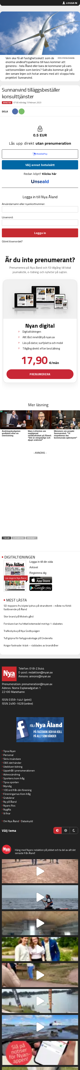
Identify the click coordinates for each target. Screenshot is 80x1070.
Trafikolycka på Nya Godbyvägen (22, 631)
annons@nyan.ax (40, 676)
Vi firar (6, 813)
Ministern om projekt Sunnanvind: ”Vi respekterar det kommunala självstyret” (65, 434)
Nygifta (7, 809)
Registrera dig (37, 572)
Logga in (71, 3)
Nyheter (7, 102)
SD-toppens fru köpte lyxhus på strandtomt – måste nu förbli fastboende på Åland (37, 607)
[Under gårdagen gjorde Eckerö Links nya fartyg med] (40, 1027)
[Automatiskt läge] (57, 830)
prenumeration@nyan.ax (37, 684)
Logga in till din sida (41, 561)
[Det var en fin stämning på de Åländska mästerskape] (40, 871)
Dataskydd (27, 821)
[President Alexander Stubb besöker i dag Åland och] (40, 975)
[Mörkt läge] (74, 830)
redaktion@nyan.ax (41, 672)
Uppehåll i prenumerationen (19, 770)
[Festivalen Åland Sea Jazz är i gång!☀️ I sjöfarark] (40, 923)
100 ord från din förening (17, 790)
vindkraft (31, 538)
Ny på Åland (10, 802)
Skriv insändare (12, 759)
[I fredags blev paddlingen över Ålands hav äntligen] (40, 897)
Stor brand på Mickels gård (18, 616)
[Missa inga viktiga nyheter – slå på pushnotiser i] (40, 1053)
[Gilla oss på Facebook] (40, 729)
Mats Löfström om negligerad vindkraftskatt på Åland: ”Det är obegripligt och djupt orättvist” (40, 435)
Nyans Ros (9, 805)
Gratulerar (9, 798)
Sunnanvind (18, 538)
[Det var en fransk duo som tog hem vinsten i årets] (40, 1001)
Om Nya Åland (11, 821)
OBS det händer (12, 763)
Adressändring (11, 774)
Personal (8, 755)
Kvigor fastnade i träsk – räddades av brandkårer (31, 645)
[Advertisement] (40, 495)
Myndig (7, 786)
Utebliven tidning (12, 767)
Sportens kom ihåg (13, 778)
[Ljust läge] (66, 830)
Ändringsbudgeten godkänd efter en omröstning (11, 433)
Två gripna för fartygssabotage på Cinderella (28, 638)
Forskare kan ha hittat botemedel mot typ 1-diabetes (33, 624)
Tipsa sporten (11, 782)
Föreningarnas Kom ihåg (17, 794)
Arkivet (33, 567)
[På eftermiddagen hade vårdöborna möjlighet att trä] (40, 949)
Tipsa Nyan (9, 751)
